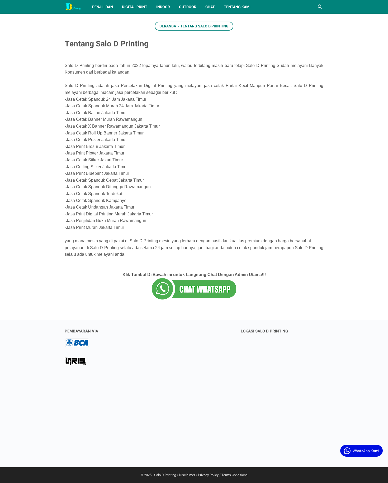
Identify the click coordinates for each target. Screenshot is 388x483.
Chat (210, 7)
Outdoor (187, 7)
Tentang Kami (237, 7)
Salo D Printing (165, 475)
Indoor (163, 7)
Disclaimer (187, 475)
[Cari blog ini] (320, 7)
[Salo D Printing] (73, 7)
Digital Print (134, 7)
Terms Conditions (234, 475)
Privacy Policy (208, 475)
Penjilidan (102, 7)
